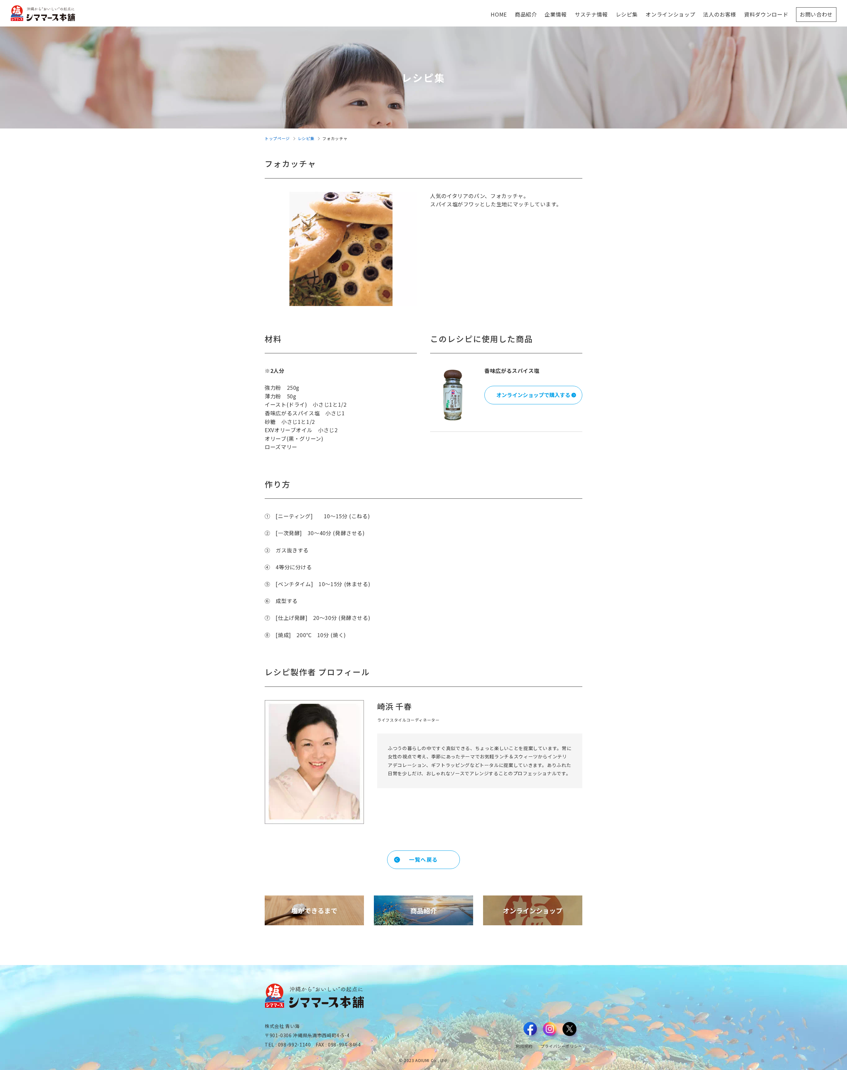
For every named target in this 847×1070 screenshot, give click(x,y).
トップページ (277, 138)
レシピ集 (306, 138)
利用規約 (524, 1046)
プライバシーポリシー (561, 1046)
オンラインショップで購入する (533, 395)
